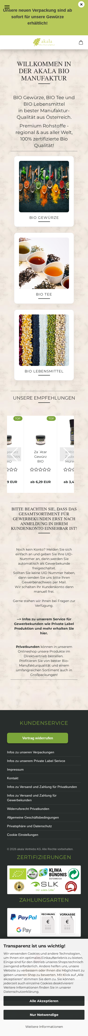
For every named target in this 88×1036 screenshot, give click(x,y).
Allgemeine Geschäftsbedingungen (33, 817)
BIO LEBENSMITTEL (44, 371)
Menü (7, 7)
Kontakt (12, 778)
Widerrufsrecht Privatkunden (28, 809)
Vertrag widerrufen (37, 738)
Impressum (15, 769)
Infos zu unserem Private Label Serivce (36, 761)
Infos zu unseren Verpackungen (30, 752)
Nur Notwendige (44, 1015)
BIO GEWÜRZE (44, 217)
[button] (14, 454)
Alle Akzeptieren (44, 1001)
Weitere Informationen (44, 1027)
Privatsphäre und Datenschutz (29, 826)
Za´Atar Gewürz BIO (40, 456)
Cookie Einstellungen (22, 835)
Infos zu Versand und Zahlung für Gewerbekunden (32, 798)
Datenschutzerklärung (21, 991)
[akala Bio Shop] (44, 42)
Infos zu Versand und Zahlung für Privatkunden (42, 787)
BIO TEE (44, 294)
